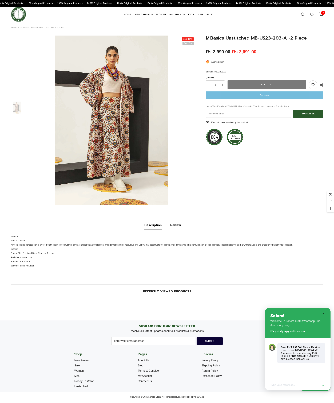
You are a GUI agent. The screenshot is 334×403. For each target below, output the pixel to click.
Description (153, 225)
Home (14, 27)
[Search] (303, 14)
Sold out (267, 84)
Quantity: (210, 77)
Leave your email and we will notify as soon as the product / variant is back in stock (247, 106)
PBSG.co (199, 397)
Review (175, 225)
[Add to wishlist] (313, 84)
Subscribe (308, 114)
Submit (209, 341)
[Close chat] (323, 313)
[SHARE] (320, 85)
